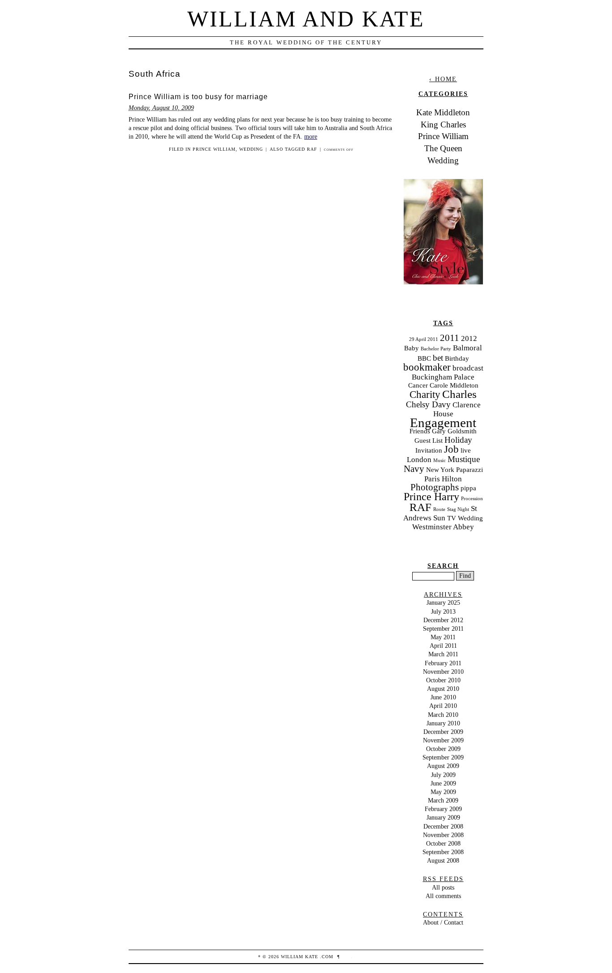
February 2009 (443, 808)
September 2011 (443, 628)
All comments (443, 895)
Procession (472, 498)
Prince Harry (431, 496)
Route (439, 509)
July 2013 (443, 611)
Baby (411, 348)
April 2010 (443, 705)
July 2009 (443, 774)
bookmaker (427, 367)
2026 (273, 956)
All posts (443, 887)
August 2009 (443, 765)
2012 (469, 338)
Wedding (251, 149)
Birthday (457, 358)
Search (443, 565)
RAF (312, 149)
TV (451, 518)
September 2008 (443, 851)
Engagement (443, 422)
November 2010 (443, 671)
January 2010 (443, 723)
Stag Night (458, 509)
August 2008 (443, 860)
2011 (449, 337)
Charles (459, 394)
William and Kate (306, 18)
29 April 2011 (423, 339)
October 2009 (443, 748)
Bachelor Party (436, 348)
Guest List (428, 440)
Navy (414, 468)
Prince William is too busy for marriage (198, 96)
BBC (424, 358)
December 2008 (443, 826)
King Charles (443, 124)
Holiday (458, 440)
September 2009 (443, 757)
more (310, 136)
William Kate (299, 956)
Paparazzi (469, 469)
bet (438, 357)
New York (440, 469)
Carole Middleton (454, 385)
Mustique (464, 459)
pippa (468, 488)
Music (439, 460)
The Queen (443, 148)
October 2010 (443, 680)
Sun (439, 518)
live (466, 450)
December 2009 (443, 731)
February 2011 (443, 663)
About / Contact (443, 922)
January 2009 (443, 817)
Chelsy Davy (428, 404)
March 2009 (443, 800)
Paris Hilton (443, 479)
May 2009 (443, 791)
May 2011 (443, 637)
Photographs (434, 487)
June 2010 (443, 697)
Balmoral (467, 348)
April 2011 (443, 645)
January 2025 (443, 602)
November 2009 (443, 740)
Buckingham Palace (443, 377)
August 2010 (443, 688)
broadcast (468, 368)
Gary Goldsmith (454, 431)
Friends (419, 431)
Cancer (418, 385)
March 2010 (443, 714)
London (419, 459)
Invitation (428, 450)
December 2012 (443, 620)
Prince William (214, 149)
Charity (424, 394)
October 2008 (443, 843)
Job (451, 449)
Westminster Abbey (443, 527)
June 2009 (443, 783)
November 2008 (443, 834)
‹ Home (443, 79)
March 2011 (443, 654)
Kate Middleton (443, 112)
